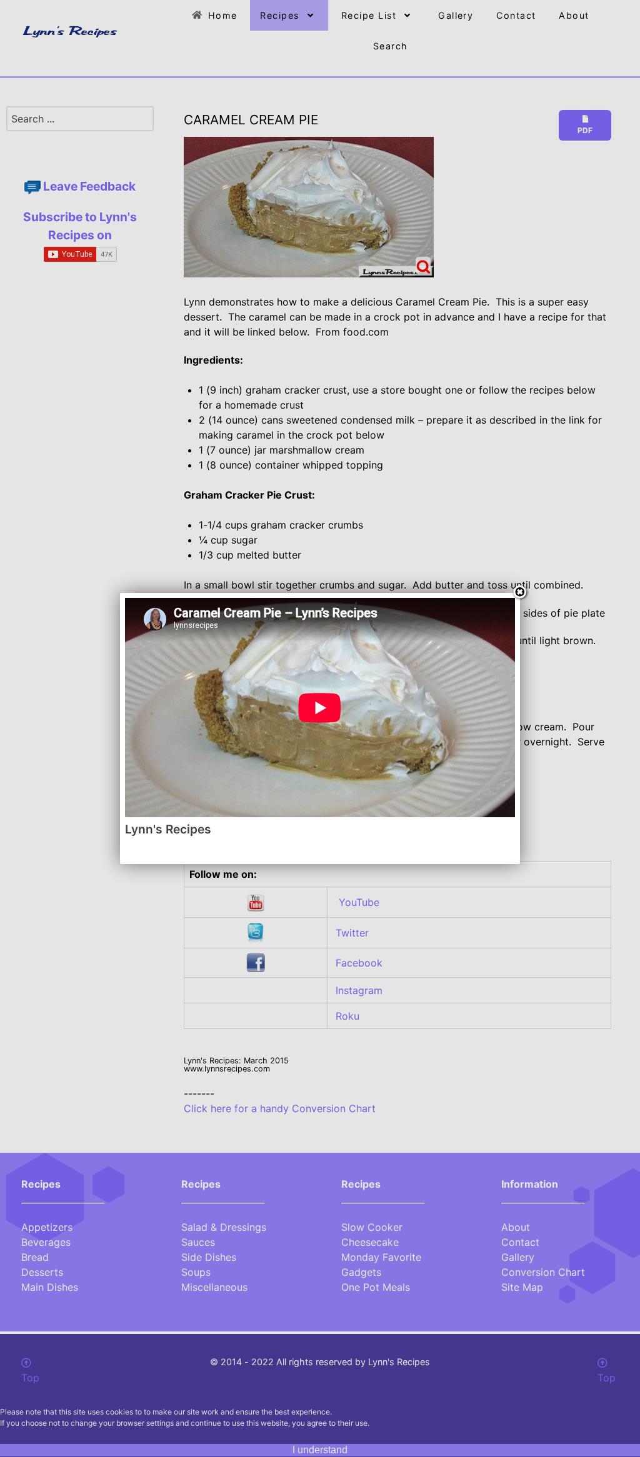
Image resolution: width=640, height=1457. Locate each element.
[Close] (520, 593)
